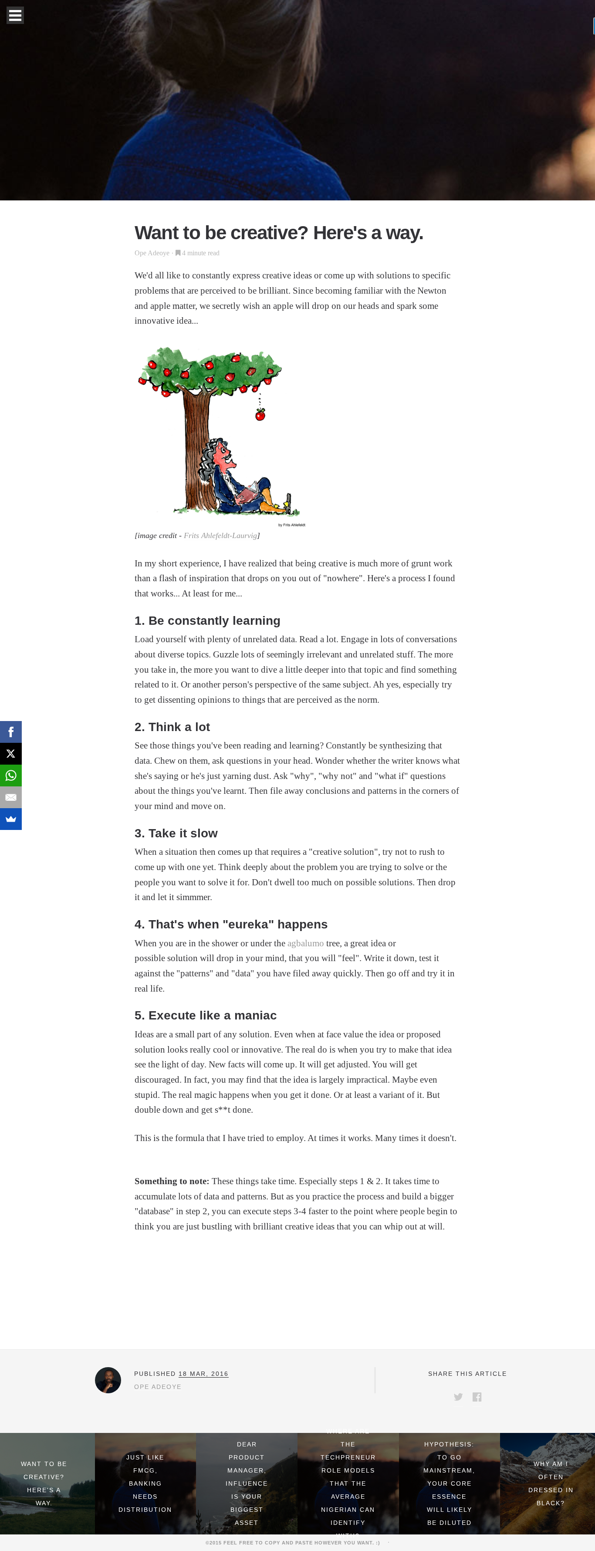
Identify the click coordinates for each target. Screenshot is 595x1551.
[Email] (11, 797)
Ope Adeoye (152, 253)
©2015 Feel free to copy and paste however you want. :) (295, 1542)
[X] (11, 754)
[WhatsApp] (11, 775)
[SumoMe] (11, 819)
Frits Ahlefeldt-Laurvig (220, 535)
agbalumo (305, 943)
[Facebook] (11, 732)
